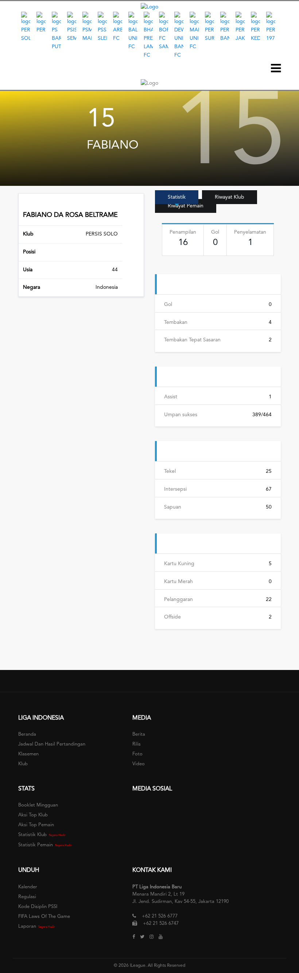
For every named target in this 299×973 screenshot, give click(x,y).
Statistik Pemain (35, 845)
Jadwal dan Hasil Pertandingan (51, 744)
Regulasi (27, 897)
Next (286, 35)
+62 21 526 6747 (161, 923)
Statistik (177, 197)
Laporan (27, 926)
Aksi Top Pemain (36, 825)
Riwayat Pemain (185, 205)
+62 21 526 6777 (160, 916)
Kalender (27, 887)
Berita (138, 734)
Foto (137, 754)
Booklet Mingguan (38, 805)
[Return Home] (149, 6)
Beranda (27, 734)
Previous (12, 35)
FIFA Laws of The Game (44, 916)
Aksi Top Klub (33, 815)
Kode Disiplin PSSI (37, 906)
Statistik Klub (32, 834)
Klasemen (28, 754)
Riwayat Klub (229, 197)
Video (138, 764)
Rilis (136, 744)
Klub (23, 764)
